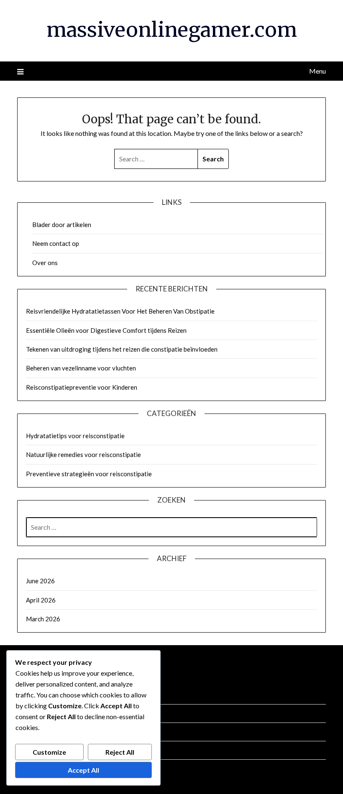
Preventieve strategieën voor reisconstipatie (89, 473)
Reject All (119, 752)
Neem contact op (55, 243)
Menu (317, 71)
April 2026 (41, 600)
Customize (49, 752)
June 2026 (40, 581)
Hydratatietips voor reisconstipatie (75, 435)
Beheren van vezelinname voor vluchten (81, 368)
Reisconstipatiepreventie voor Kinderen (81, 387)
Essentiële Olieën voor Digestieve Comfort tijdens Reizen (106, 330)
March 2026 (43, 619)
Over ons (45, 262)
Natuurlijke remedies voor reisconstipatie (83, 454)
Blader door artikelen (61, 224)
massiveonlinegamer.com (171, 29)
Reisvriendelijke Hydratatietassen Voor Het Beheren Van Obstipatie (120, 311)
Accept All (83, 770)
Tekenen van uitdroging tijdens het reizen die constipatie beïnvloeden (122, 349)
